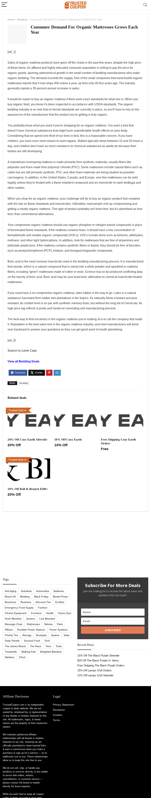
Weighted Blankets (51, 651)
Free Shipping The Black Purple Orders (100, 665)
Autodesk (26, 591)
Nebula (48, 624)
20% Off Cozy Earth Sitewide (27, 439)
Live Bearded (47, 618)
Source (12, 350)
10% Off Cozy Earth (68, 439)
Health (50, 613)
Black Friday (41, 596)
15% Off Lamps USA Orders (94, 670)
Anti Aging (10, 591)
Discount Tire (43, 602)
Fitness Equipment (16, 613)
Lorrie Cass (29, 350)
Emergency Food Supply (19, 607)
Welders (9, 657)
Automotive (42, 591)
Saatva (55, 635)
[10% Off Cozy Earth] (75, 408)
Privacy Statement (63, 704)
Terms (56, 720)
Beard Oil (10, 596)
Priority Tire (11, 635)
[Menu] (4, 5)
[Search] (145, 5)
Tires (48, 646)
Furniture (36, 613)
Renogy (26, 635)
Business (26, 602)
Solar (67, 635)
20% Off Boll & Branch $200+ (28, 489)
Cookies (57, 714)
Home (11, 19)
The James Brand (15, 646)
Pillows (9, 629)
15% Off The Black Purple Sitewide (98, 655)
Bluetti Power (60, 596)
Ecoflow (59, 602)
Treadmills (11, 651)
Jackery (30, 618)
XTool (22, 657)
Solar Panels (12, 640)
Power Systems (59, 629)
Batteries (59, 591)
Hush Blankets (13, 618)
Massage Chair (13, 624)
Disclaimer (59, 709)
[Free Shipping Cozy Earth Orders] (122, 408)
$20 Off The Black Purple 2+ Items (98, 660)
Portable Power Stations (31, 629)
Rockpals (41, 635)
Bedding (22, 19)
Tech (47, 640)
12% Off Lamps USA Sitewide (95, 675)
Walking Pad (28, 651)
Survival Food (32, 640)
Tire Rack (35, 646)
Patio (60, 624)
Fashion (42, 607)
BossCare (10, 602)
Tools (59, 646)
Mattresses (33, 624)
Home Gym (64, 613)
